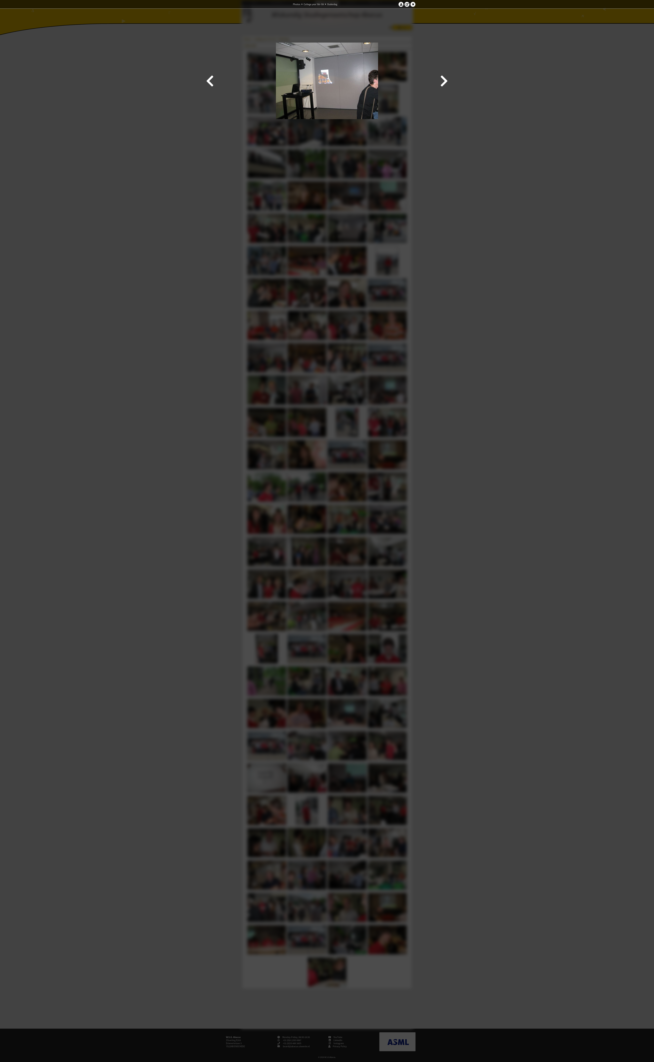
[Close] (413, 4)
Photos (296, 4)
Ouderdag (332, 4)
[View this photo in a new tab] (407, 4)
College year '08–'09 (314, 4)
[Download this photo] (401, 4)
